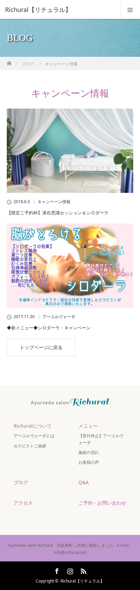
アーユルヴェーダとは (34, 436)
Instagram (69, 570)
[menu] (130, 9)
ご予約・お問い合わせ (102, 502)
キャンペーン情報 (54, 202)
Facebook (56, 570)
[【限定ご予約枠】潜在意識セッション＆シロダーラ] (70, 151)
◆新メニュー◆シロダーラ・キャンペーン (49, 328)
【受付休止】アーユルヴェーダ (100, 439)
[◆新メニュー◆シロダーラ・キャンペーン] (70, 266)
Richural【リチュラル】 (82, 581)
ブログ (27, 64)
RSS (82, 570)
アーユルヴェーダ (58, 317)
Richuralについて (33, 426)
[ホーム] (9, 61)
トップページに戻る (41, 347)
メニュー (88, 426)
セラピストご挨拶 (30, 446)
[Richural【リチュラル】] (60, 9)
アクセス (23, 502)
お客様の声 (88, 462)
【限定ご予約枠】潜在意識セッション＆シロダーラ (57, 213)
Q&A (83, 482)
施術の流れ (88, 452)
